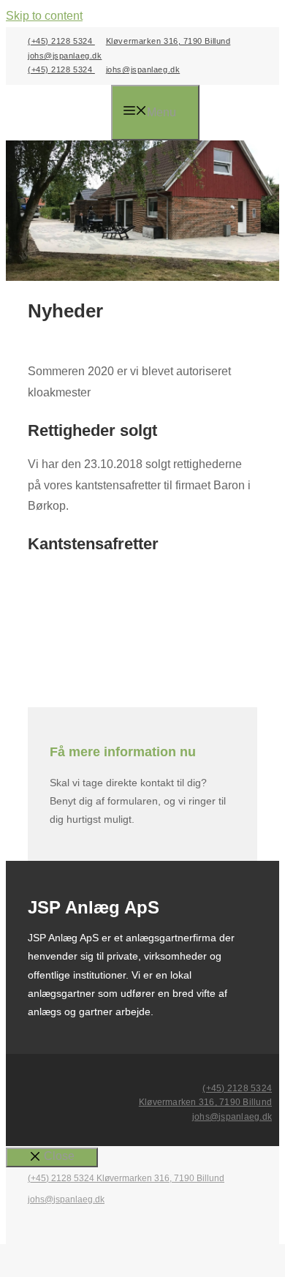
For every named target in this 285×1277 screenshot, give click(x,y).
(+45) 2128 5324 (61, 41)
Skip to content (44, 16)
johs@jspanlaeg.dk (65, 55)
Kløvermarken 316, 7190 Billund (168, 41)
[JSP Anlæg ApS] (69, 114)
